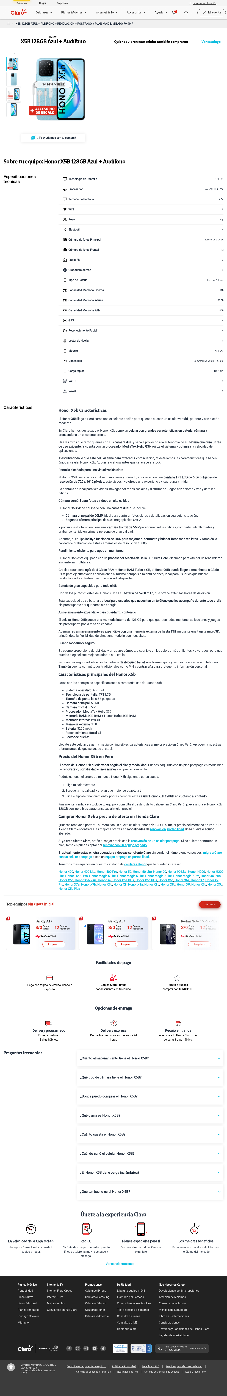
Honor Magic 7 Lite (158, 876)
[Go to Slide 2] (13, 79)
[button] (204, 3)
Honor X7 (197, 880)
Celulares (42, 12)
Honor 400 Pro (106, 871)
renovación (158, 829)
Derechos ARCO (150, 1366)
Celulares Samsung (97, 1297)
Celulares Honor (95, 1309)
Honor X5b (66, 880)
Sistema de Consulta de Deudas (161, 1371)
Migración (24, 1322)
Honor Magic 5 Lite (102, 876)
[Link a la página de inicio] (8, 23)
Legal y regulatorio (195, 1371)
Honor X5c (215, 884)
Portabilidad (25, 1290)
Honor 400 (66, 871)
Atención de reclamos (172, 1297)
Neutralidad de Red (127, 1371)
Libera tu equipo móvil (131, 1290)
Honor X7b (88, 884)
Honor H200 (196, 871)
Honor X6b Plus (146, 880)
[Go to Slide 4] (13, 109)
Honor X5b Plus (85, 880)
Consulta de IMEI (127, 1322)
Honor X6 (104, 880)
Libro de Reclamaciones (174, 1316)
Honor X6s (181, 880)
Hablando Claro (127, 1329)
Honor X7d (198, 884)
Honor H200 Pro (76, 876)
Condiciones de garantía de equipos (86, 1366)
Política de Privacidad (124, 1366)
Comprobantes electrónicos (134, 1303)
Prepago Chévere (28, 1316)
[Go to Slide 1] (13, 64)
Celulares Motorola (97, 1316)
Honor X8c (167, 884)
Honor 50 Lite (142, 871)
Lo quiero (59, 944)
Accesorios (134, 12)
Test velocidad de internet (133, 1309)
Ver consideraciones (120, 1264)
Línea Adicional (27, 1303)
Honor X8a (135, 884)
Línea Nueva (25, 1297)
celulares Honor (135, 864)
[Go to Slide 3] (13, 94)
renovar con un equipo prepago (125, 845)
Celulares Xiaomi (95, 1303)
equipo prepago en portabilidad (127, 857)
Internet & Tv (104, 12)
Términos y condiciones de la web (184, 1366)
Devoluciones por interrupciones (179, 1290)
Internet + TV (55, 1297)
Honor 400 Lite (84, 871)
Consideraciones (169, 1322)
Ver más (210, 904)
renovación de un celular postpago (155, 841)
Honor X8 (120, 884)
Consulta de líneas (128, 1316)
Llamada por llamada (130, 1297)
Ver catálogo (211, 42)
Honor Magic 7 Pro (186, 876)
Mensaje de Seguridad (173, 1309)
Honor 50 (124, 871)
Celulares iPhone (95, 1290)
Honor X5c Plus (69, 889)
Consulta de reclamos (172, 1303)
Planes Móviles (71, 12)
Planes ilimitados (28, 1309)
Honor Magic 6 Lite (130, 876)
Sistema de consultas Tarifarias (93, 1371)
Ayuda (159, 12)
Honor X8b (151, 884)
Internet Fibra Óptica (59, 1290)
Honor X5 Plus (210, 876)
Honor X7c (104, 884)
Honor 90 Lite (177, 871)
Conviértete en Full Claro (62, 1309)
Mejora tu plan (56, 1303)
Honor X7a (72, 884)
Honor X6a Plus (123, 880)
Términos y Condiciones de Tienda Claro (184, 1329)
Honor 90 (159, 871)
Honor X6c (165, 880)
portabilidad (175, 829)
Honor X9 (183, 884)
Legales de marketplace (174, 1335)
